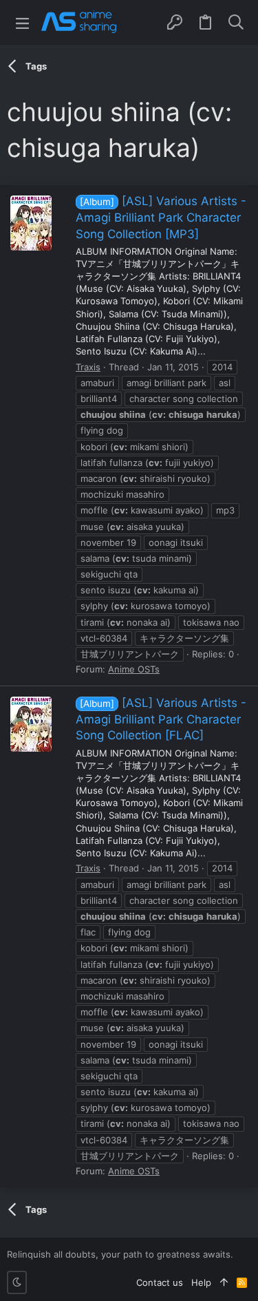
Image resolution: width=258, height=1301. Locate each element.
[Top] (224, 1282)
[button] (22, 22)
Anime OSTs (134, 669)
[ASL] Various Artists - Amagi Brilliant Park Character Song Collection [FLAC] (161, 719)
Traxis (88, 366)
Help (201, 1282)
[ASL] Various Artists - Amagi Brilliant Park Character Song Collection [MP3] (161, 217)
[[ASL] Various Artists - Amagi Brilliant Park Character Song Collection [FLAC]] (31, 724)
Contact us (159, 1282)
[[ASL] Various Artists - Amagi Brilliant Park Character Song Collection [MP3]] (31, 223)
